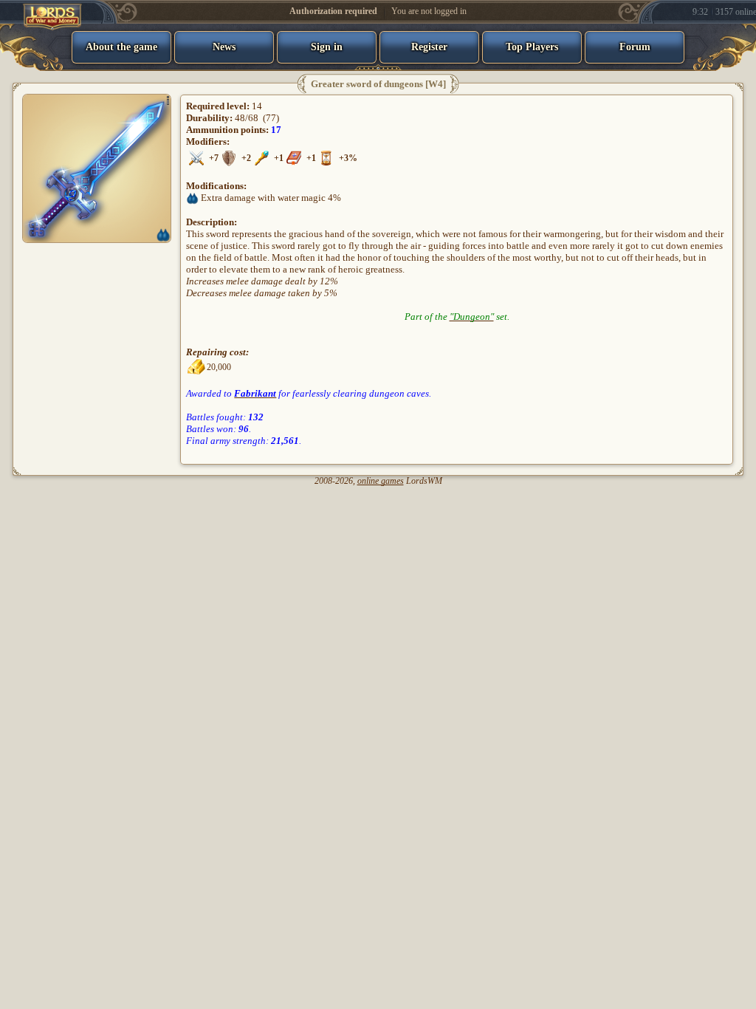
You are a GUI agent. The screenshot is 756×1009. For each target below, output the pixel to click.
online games (380, 481)
